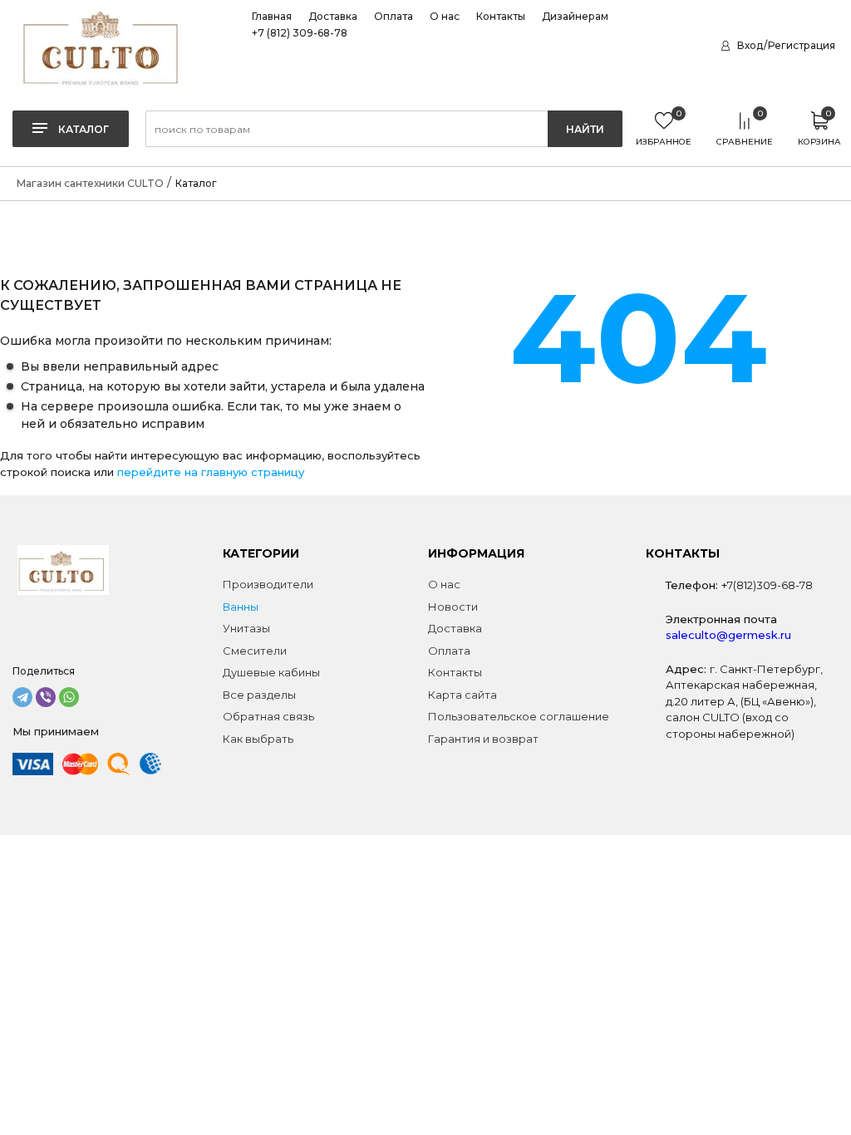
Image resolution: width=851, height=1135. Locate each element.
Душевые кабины (271, 672)
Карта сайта (462, 694)
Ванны (240, 606)
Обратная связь (268, 716)
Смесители (255, 650)
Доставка (332, 17)
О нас (445, 17)
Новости (453, 606)
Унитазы (246, 628)
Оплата (393, 17)
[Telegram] (22, 697)
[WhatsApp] (69, 697)
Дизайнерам (575, 17)
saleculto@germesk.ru (728, 634)
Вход (750, 45)
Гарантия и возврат (483, 738)
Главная (272, 17)
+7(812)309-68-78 (767, 585)
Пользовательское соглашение (518, 716)
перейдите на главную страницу (210, 472)
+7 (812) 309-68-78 (299, 33)
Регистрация (801, 45)
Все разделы (259, 694)
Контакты (500, 17)
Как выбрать (258, 738)
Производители (268, 584)
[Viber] (46, 697)
